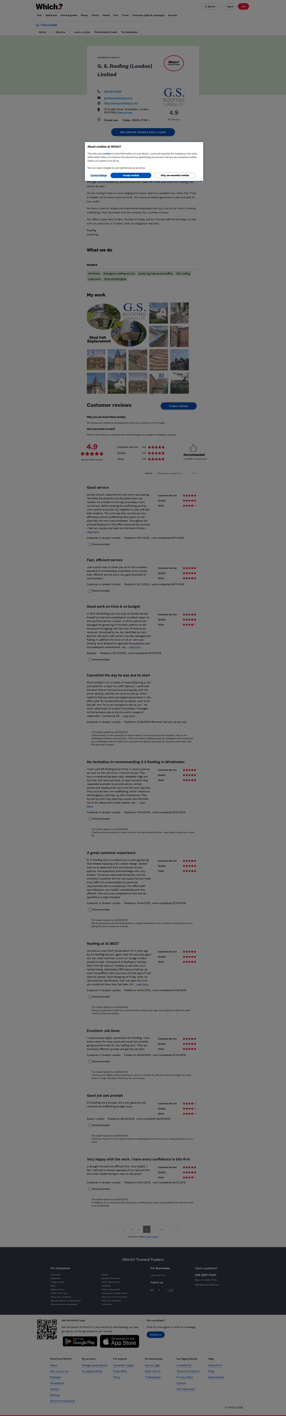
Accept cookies (131, 175)
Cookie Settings (98, 175)
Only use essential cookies (175, 175)
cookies (107, 153)
